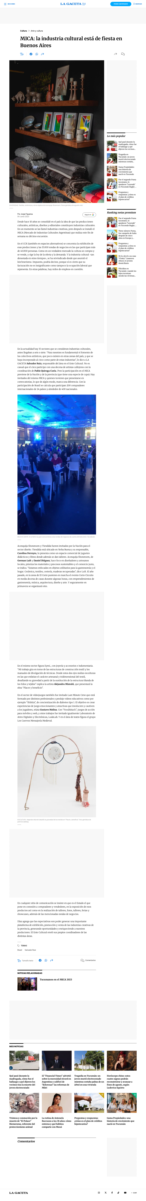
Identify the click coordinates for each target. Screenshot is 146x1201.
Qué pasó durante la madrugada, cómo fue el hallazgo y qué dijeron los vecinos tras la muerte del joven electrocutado (22, 1082)
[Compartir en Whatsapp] (37, 54)
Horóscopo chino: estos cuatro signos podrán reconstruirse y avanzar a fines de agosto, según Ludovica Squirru (119, 1082)
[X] (106, 1192)
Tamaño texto (27, 961)
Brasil (19, 950)
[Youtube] (125, 1192)
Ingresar (138, 4)
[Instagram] (99, 1192)
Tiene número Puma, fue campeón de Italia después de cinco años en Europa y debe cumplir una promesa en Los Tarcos (127, 238)
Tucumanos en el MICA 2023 (56, 979)
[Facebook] (112, 1192)
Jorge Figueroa (27, 214)
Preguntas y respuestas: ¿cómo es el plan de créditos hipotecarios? (88, 1121)
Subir (135, 1193)
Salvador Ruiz (30, 950)
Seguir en (88, 215)
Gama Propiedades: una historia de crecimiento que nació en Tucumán (120, 1121)
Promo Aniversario (121, 4)
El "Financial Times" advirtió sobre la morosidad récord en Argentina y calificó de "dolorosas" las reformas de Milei (56, 1082)
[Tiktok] (118, 1192)
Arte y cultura (37, 31)
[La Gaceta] (73, 4)
